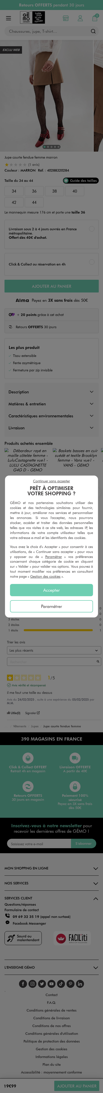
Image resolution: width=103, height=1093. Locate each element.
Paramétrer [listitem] (51, 606)
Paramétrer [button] (53, 556)
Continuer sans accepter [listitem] (51, 481)
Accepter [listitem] (51, 590)
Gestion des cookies (45, 576)
